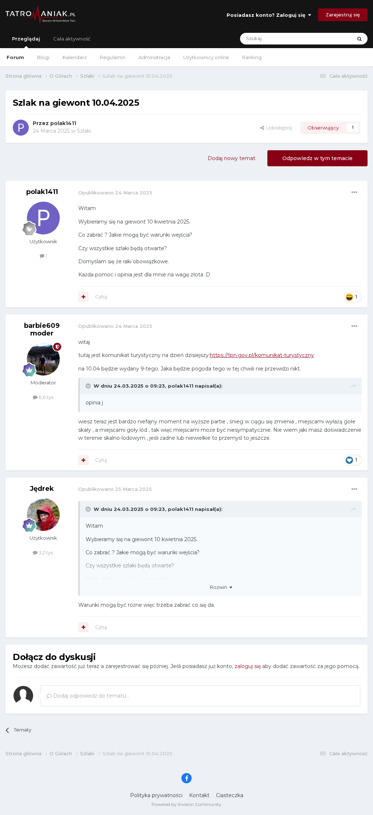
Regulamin (112, 57)
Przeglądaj (26, 39)
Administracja (154, 57)
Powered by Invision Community (186, 804)
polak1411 (63, 123)
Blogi (43, 57)
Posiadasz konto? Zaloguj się (267, 15)
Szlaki (84, 131)
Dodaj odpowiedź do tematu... (90, 695)
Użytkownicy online (206, 57)
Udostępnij (278, 128)
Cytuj (101, 296)
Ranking (252, 57)
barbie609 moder (42, 330)
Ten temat (331, 38)
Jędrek (42, 489)
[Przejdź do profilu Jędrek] (43, 514)
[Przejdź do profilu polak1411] (21, 128)
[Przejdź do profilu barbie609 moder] (43, 359)
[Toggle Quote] (89, 386)
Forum (15, 57)
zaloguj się (248, 666)
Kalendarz (75, 57)
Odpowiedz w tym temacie (317, 158)
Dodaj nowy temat (231, 158)
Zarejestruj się (343, 15)
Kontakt (199, 795)
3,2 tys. (46, 552)
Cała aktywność (71, 39)
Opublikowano (115, 192)
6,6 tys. (46, 397)
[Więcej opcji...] (354, 192)
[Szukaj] (360, 38)
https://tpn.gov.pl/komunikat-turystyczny (262, 355)
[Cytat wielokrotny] (83, 297)
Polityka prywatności (156, 795)
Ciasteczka (229, 795)
